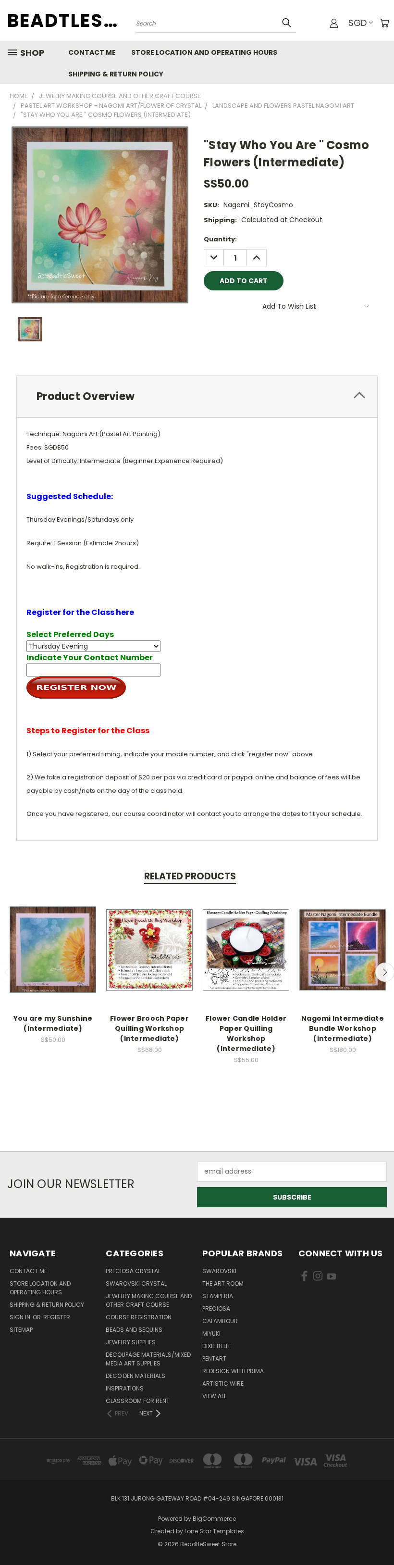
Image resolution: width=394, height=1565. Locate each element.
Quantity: (220, 239)
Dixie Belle (216, 1346)
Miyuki (211, 1333)
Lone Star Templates (214, 1531)
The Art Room (223, 1283)
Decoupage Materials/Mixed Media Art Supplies (148, 1359)
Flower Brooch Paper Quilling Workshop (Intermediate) (149, 1028)
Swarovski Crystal (136, 1283)
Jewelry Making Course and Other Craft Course (149, 1300)
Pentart (214, 1358)
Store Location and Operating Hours (204, 52)
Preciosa (216, 1308)
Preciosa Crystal (133, 1271)
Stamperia (217, 1296)
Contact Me (92, 52)
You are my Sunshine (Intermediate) (53, 1023)
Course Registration (139, 1317)
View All (214, 1396)
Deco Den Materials (135, 1376)
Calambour (220, 1321)
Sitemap (21, 1330)
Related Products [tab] (190, 876)
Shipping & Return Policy (115, 74)
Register (56, 1317)
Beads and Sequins (134, 1330)
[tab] (197, 396)
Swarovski (219, 1271)
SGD (357, 23)
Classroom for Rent (138, 1401)
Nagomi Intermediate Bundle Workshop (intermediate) (342, 1028)
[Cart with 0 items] (384, 23)
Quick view (52, 941)
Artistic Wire (223, 1383)
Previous (379, 1535)
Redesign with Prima (233, 1371)
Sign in (21, 1317)
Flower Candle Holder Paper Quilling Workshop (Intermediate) (246, 1033)
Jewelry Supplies (131, 1342)
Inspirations (125, 1388)
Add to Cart (53, 958)
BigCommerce (214, 1519)
